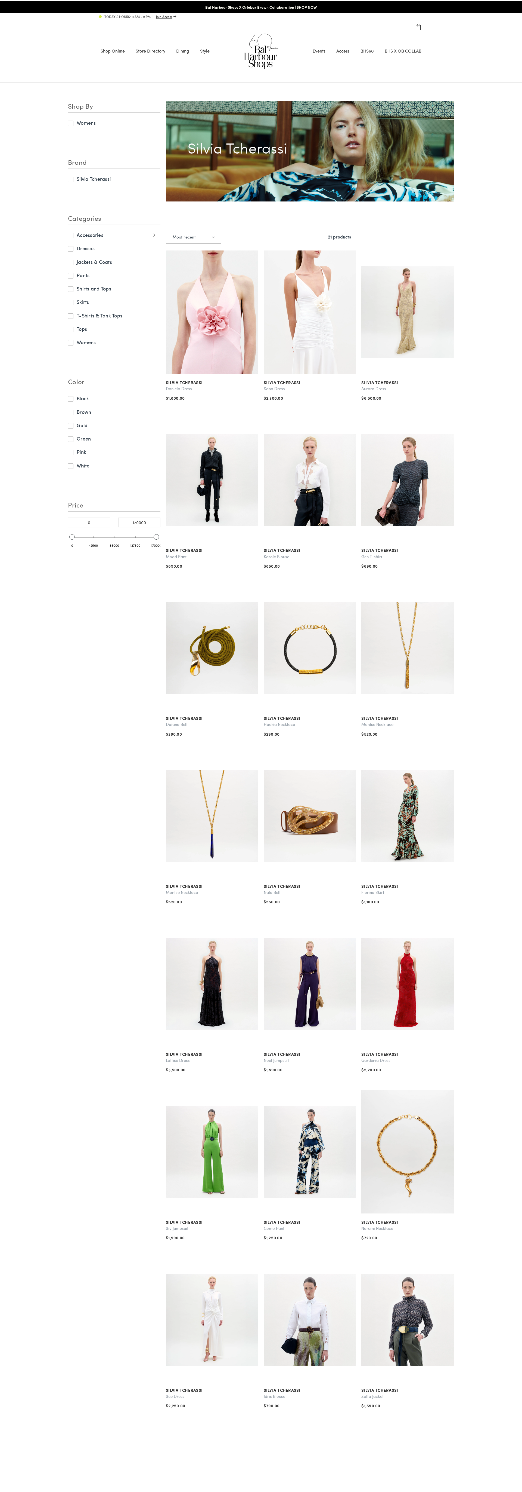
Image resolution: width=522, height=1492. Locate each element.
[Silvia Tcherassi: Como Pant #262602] (310, 1151)
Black (83, 398)
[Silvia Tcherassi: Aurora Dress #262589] (407, 312)
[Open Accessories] (154, 235)
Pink (81, 451)
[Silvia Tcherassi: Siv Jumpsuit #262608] (212, 1151)
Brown (84, 411)
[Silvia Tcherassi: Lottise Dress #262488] (212, 984)
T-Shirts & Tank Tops (99, 315)
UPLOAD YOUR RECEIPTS (361, 7)
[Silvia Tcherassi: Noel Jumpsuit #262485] (310, 984)
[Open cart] (418, 27)
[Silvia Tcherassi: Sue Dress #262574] (212, 1319)
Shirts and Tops (94, 288)
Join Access (164, 17)
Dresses (86, 248)
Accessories (90, 234)
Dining (182, 51)
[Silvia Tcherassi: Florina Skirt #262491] (407, 816)
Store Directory (150, 51)
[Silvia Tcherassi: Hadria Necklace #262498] (310, 648)
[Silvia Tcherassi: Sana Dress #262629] (310, 312)
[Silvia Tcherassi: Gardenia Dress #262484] (407, 984)
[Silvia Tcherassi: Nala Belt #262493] (310, 816)
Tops (82, 328)
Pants (83, 275)
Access (343, 51)
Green (84, 438)
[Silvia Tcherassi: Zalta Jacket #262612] (407, 1319)
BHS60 (367, 51)
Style (205, 51)
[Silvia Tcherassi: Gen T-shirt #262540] (407, 480)
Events (319, 51)
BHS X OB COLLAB (403, 51)
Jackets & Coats (94, 261)
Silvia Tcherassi (94, 178)
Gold (82, 425)
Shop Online (113, 51)
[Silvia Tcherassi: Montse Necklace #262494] (212, 816)
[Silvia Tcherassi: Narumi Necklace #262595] (407, 1151)
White (83, 465)
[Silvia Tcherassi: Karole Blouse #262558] (310, 480)
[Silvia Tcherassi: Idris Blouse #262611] (310, 1319)
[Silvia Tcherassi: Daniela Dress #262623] (212, 312)
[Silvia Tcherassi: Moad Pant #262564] (212, 480)
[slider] (72, 537)
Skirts (83, 301)
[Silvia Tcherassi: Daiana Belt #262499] (212, 648)
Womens (86, 122)
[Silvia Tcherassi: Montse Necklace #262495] (407, 648)
